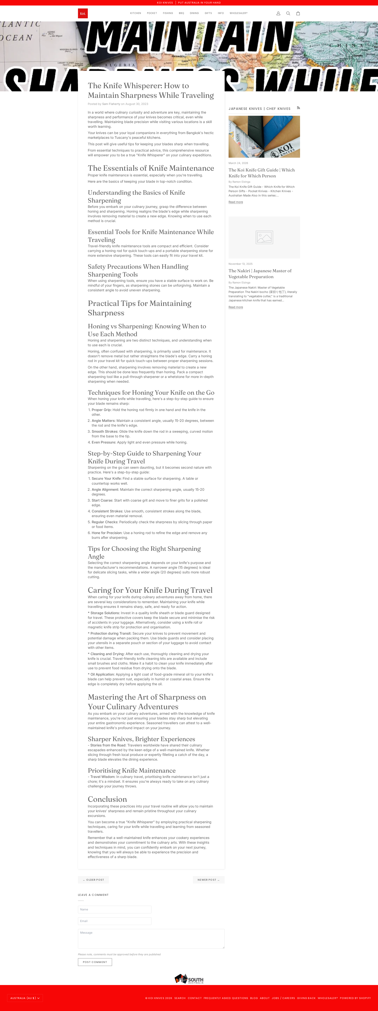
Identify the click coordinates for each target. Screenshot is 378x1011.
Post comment (95, 962)
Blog (254, 998)
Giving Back (306, 998)
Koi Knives (156, 998)
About (265, 998)
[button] (135, 13)
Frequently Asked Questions (226, 998)
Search (180, 998)
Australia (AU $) (23, 998)
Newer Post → (209, 880)
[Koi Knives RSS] (298, 107)
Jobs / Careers (283, 998)
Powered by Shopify (355, 998)
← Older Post (93, 880)
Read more (236, 202)
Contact (195, 998)
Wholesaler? (328, 998)
